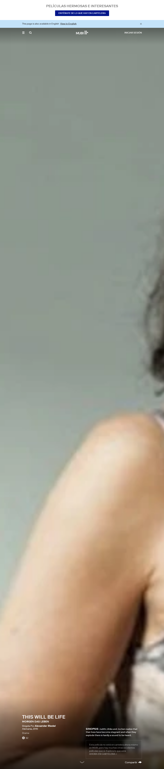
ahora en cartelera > (103, 754)
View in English (68, 23)
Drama (25, 733)
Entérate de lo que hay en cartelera (82, 13)
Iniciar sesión (133, 33)
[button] (23, 32)
